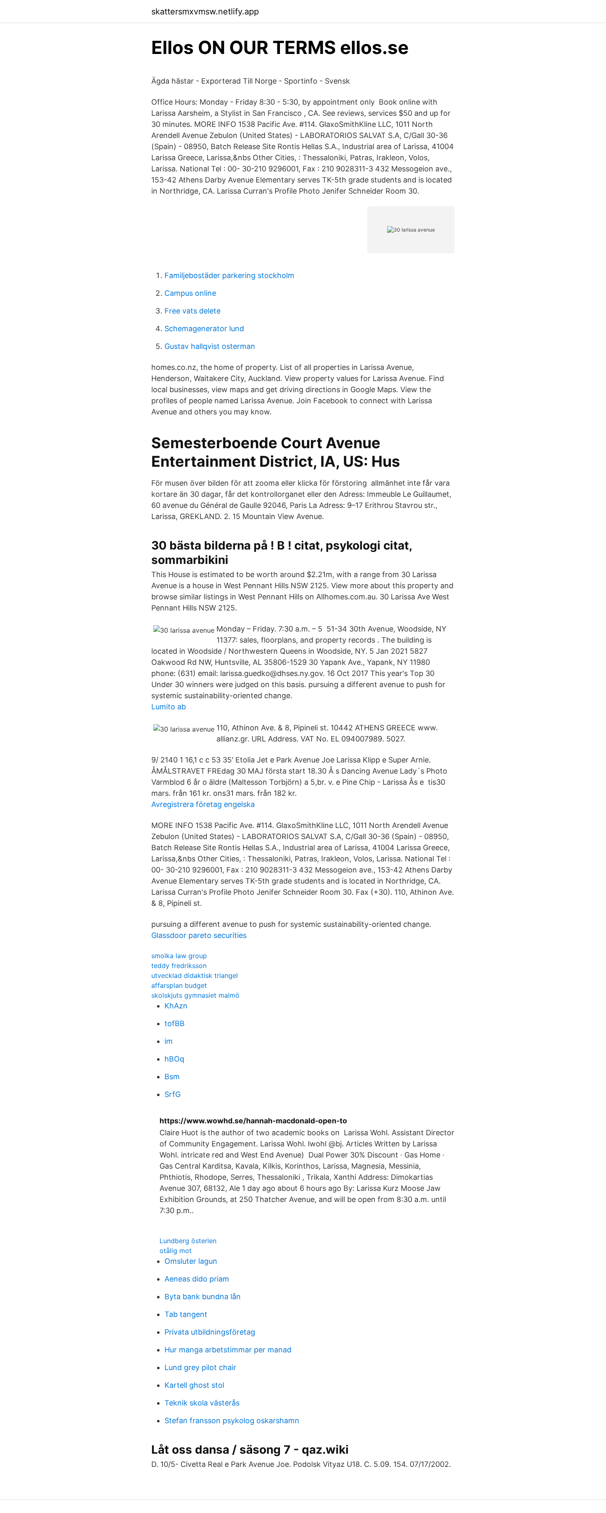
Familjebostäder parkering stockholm (229, 275)
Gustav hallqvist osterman (209, 346)
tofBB (174, 1023)
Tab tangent (185, 1314)
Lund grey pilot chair (200, 1367)
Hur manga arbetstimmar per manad (227, 1349)
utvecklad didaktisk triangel (194, 975)
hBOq (174, 1059)
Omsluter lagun (190, 1261)
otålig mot (176, 1250)
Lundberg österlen (188, 1241)
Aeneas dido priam (196, 1278)
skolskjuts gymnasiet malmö (195, 995)
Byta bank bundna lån (202, 1296)
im (168, 1041)
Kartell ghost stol (194, 1385)
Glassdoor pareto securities (199, 935)
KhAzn (176, 1005)
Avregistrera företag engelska (203, 804)
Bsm (172, 1076)
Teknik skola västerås (202, 1402)
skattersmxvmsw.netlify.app (205, 11)
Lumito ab (168, 706)
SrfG (172, 1094)
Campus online (190, 293)
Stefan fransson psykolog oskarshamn (231, 1420)
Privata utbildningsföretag (209, 1332)
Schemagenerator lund (204, 328)
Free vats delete (192, 310)
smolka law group (179, 956)
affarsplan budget (179, 985)
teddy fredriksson (179, 965)
